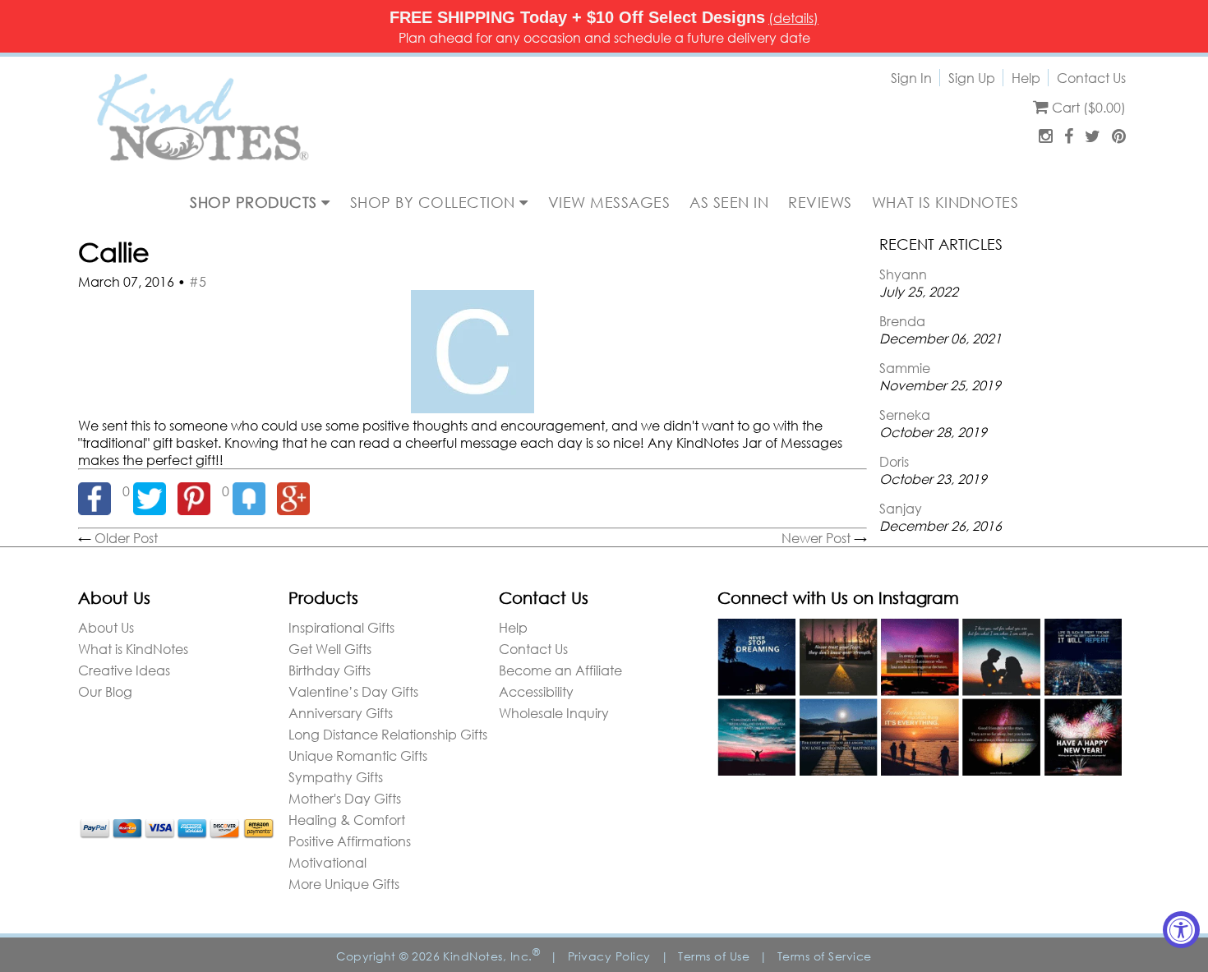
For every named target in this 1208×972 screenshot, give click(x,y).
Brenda (902, 320)
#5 (197, 281)
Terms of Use (713, 956)
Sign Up (971, 77)
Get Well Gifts (329, 648)
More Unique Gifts (343, 883)
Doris (894, 461)
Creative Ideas (124, 670)
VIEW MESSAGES (609, 202)
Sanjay (900, 508)
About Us (106, 627)
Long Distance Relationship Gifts (387, 734)
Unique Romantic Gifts (357, 755)
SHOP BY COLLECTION (435, 202)
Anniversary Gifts (340, 712)
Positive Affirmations (349, 841)
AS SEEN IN (728, 202)
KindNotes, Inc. (491, 956)
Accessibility (536, 691)
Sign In (911, 77)
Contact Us (1091, 77)
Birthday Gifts (329, 670)
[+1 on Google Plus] (297, 491)
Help (1026, 77)
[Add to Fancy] (255, 491)
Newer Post (816, 537)
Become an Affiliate (560, 670)
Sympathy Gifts (335, 776)
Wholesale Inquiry (554, 712)
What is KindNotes (133, 648)
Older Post (126, 537)
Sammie (904, 367)
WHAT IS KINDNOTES (945, 202)
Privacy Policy (609, 956)
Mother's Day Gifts (344, 798)
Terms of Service (824, 956)
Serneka (904, 414)
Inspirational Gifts (341, 627)
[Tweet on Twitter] (155, 491)
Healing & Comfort (346, 819)
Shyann (903, 274)
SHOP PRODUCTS (255, 202)
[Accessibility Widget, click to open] (1181, 929)
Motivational (327, 862)
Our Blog (105, 691)
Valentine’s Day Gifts (353, 691)
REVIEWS (820, 202)
